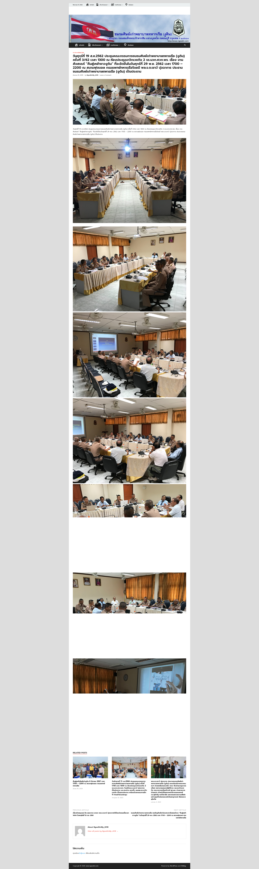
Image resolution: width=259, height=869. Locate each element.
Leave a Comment (105, 75)
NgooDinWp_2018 (92, 75)
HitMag (183, 866)
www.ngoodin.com (92, 866)
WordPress (173, 866)
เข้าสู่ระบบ (82, 853)
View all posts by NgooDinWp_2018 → (103, 831)
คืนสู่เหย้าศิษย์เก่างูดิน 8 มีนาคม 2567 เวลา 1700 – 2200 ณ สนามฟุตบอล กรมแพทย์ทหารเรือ (89, 783)
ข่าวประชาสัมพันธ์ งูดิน (78, 52)
